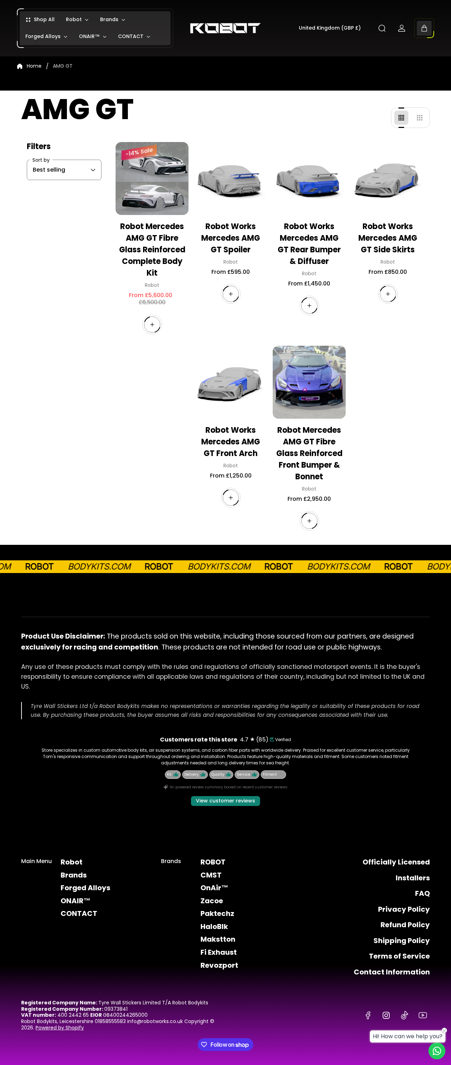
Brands (74, 875)
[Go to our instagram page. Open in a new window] (386, 1015)
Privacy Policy (404, 909)
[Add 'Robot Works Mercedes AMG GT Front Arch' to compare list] (252, 361)
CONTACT (79, 913)
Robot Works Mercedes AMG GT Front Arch (230, 442)
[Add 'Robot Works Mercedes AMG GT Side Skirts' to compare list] (409, 157)
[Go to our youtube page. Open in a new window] (423, 1015)
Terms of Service (399, 956)
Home (34, 66)
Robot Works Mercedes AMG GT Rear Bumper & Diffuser (309, 244)
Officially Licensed (396, 862)
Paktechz (217, 913)
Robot (71, 862)
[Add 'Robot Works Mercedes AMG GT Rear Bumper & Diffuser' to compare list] (330, 157)
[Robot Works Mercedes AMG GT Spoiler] (230, 178)
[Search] (382, 28)
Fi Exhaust (218, 952)
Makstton (217, 939)
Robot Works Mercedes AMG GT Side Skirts (387, 238)
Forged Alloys (85, 888)
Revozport (219, 965)
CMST (211, 875)
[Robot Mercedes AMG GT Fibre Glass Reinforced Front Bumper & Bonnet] (309, 382)
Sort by (41, 160)
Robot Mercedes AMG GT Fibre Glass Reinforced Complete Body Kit (152, 249)
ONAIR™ (76, 901)
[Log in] (402, 28)
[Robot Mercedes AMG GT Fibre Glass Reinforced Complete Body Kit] (152, 178)
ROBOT (213, 862)
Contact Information (392, 972)
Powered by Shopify (60, 1027)
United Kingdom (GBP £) (330, 28)
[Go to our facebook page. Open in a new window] (368, 1015)
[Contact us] (436, 1050)
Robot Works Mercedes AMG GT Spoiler (230, 238)
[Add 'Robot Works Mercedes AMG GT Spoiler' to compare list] (252, 157)
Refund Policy (405, 925)
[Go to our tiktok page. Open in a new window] (404, 1015)
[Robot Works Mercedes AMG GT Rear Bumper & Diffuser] (309, 178)
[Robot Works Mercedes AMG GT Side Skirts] (387, 178)
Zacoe (211, 901)
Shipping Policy (401, 941)
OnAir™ (214, 888)
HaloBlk (214, 926)
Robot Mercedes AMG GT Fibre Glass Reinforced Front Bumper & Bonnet (309, 453)
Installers (413, 878)
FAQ (422, 893)
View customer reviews (225, 800)
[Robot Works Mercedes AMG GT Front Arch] (230, 382)
